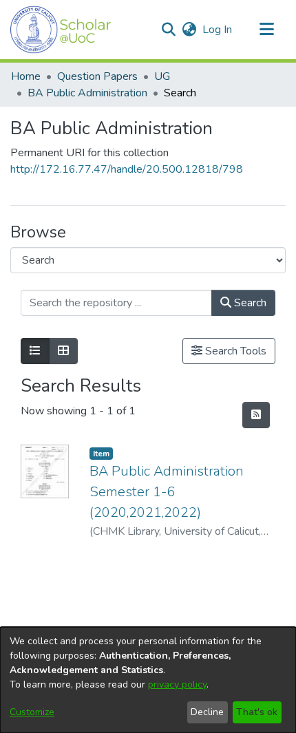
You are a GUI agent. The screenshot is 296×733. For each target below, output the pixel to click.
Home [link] (26, 76)
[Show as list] (35, 351)
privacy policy (177, 684)
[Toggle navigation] (266, 30)
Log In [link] (217, 29)
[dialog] (148, 680)
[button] (61, 30)
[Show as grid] (63, 351)
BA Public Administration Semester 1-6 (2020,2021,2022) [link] (166, 492)
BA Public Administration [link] (87, 92)
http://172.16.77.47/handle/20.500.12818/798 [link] (126, 169)
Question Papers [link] (97, 76)
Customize (32, 712)
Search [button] (248, 302)
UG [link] (162, 76)
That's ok (256, 712)
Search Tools (234, 351)
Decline (207, 712)
